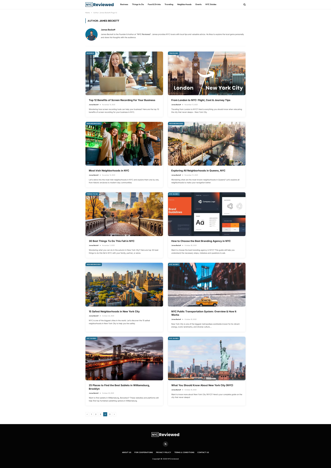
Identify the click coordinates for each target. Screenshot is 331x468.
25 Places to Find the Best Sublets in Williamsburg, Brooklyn (119, 387)
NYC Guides (210, 4)
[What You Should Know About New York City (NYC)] (207, 358)
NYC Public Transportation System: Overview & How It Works (203, 313)
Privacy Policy (163, 452)
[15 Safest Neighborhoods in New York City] (124, 285)
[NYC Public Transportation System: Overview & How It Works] (207, 285)
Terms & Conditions (184, 452)
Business (124, 4)
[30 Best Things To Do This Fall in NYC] (124, 214)
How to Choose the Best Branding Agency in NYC (201, 241)
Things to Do (138, 4)
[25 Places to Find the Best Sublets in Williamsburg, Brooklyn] (124, 358)
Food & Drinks (154, 4)
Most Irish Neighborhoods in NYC (109, 170)
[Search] (244, 4)
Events (198, 4)
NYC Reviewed (143, 34)
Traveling (169, 4)
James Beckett (108, 29)
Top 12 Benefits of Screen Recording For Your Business (122, 100)
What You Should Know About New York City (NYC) (202, 385)
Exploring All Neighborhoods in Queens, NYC (198, 170)
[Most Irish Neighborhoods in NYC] (124, 144)
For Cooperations (143, 452)
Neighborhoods (184, 4)
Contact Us (203, 452)
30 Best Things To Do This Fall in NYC (111, 241)
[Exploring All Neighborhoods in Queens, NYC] (207, 144)
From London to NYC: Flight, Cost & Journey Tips (200, 100)
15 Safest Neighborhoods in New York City (114, 311)
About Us (126, 452)
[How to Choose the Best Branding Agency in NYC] (207, 214)
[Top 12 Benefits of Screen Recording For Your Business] (124, 73)
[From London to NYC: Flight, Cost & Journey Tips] (207, 73)
